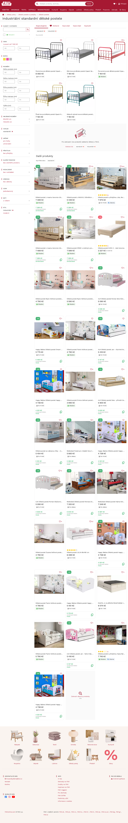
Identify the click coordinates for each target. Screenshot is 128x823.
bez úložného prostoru (11, 163)
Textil (54, 744)
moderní (6, 213)
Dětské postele (44, 14)
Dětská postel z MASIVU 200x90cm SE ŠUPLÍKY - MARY (86, 197)
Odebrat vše (69, 146)
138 (61, 217)
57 (92, 217)
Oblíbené (56, 26)
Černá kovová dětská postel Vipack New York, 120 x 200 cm (57, 71)
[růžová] (7, 59)
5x (107, 195)
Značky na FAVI (63, 784)
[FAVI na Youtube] (13, 797)
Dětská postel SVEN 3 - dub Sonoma (111, 248)
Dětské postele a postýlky (27, 14)
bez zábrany (7, 182)
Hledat (89, 4)
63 (92, 521)
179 (92, 166)
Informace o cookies (65, 801)
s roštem (6, 201)
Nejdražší (87, 26)
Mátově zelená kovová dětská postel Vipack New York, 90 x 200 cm (90, 114)
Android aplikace (119, 779)
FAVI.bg (112, 812)
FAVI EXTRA (62, 795)
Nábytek (17, 744)
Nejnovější (66, 26)
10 (123, 217)
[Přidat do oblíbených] (61, 40)
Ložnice (54, 763)
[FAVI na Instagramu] (9, 797)
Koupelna (17, 763)
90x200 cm (7, 119)
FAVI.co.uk (105, 812)
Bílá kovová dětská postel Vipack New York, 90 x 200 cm (87, 71)
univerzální (7, 144)
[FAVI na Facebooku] (6, 797)
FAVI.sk (62, 812)
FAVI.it (92, 812)
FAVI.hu (80, 812)
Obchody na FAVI (64, 781)
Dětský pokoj (11, 14)
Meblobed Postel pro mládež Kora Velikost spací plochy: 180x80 (89, 451)
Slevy (111, 763)
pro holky (6, 141)
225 (61, 166)
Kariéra (7, 784)
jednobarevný (8, 191)
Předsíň (92, 763)
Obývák (35, 763)
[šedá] (10, 59)
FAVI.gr (118, 812)
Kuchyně (111, 744)
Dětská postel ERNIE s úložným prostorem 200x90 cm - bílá (88, 248)
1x (107, 245)
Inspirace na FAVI (64, 787)
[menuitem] (5, 10)
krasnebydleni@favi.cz (14, 779)
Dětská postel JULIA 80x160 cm (78, 552)
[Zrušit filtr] (12, 131)
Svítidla (73, 744)
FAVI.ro (73, 812)
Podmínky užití (63, 798)
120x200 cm (7, 122)
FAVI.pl (67, 812)
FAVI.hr (86, 812)
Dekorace (36, 744)
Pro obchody (62, 793)
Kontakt (7, 781)
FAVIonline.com (10, 812)
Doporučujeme (41, 26)
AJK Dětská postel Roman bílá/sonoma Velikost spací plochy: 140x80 (60, 502)
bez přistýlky (8, 153)
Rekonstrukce (92, 744)
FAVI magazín (62, 790)
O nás (60, 779)
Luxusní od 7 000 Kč (10, 44)
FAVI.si (46, 815)
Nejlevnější (77, 26)
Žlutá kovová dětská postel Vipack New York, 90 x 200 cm (56, 114)
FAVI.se (98, 812)
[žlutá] (4, 59)
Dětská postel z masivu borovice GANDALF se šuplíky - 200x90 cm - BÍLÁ (62, 197)
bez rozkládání (8, 172)
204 (123, 166)
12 (61, 471)
